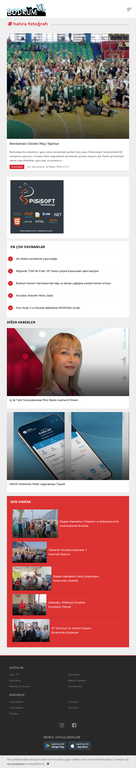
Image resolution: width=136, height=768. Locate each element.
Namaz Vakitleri (77, 680)
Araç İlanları (16, 702)
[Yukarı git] (128, 760)
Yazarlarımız (75, 686)
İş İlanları (73, 702)
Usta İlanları (16, 707)
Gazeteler (15, 680)
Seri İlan (73, 707)
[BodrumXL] (68, 10)
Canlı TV (14, 674)
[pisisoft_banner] (37, 232)
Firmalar (14, 713)
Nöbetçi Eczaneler (19, 686)
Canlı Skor (74, 674)
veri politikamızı (16, 764)
